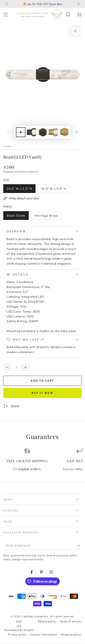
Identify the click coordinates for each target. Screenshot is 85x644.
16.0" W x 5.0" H (53, 190)
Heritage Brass (46, 217)
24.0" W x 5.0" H (19, 190)
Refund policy (47, 621)
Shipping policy (71, 634)
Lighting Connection (35, 616)
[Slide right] (78, 4)
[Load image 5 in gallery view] (64, 132)
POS (19, 621)
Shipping (8, 171)
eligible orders (29, 469)
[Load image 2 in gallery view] (31, 132)
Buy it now (42, 393)
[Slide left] (7, 4)
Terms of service (70, 621)
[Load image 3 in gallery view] (42, 132)
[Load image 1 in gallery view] (21, 132)
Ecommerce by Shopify (19, 630)
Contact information (43, 634)
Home (7, 146)
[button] (68, 14)
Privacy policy (17, 634)
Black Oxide (16, 217)
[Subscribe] (79, 545)
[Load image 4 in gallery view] (53, 132)
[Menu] (5, 14)
